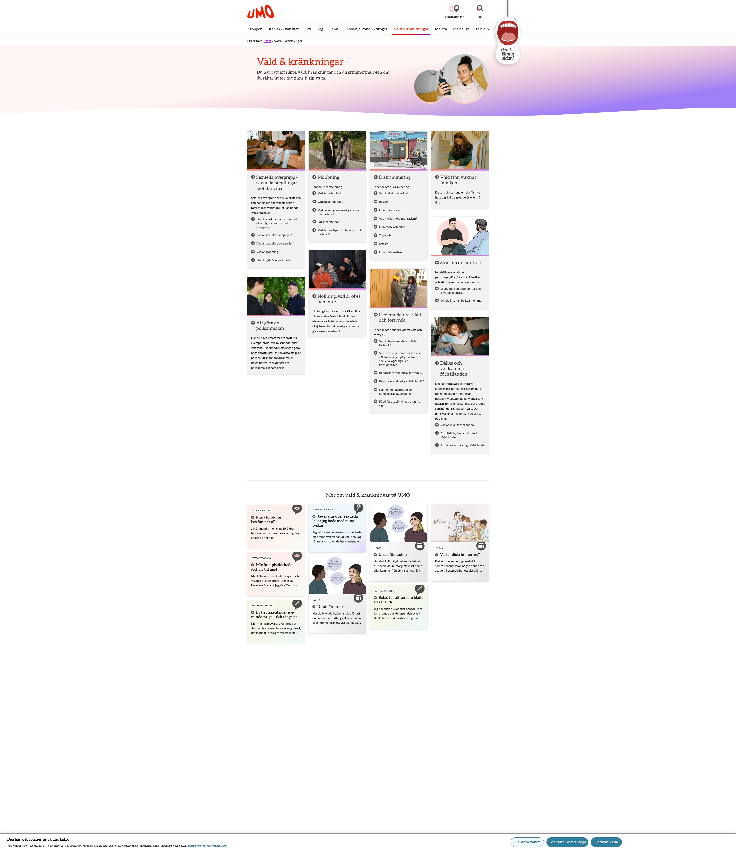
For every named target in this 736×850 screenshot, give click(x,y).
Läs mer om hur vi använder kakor (208, 846)
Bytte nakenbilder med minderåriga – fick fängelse (274, 614)
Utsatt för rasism (331, 607)
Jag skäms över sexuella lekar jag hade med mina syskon (335, 521)
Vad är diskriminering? (460, 555)
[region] (368, 842)
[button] (480, 12)
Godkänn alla (606, 842)
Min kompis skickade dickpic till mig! (271, 567)
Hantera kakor (527, 842)
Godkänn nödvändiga (567, 842)
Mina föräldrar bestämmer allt (266, 519)
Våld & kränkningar (288, 41)
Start (267, 41)
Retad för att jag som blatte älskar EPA (398, 600)
